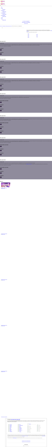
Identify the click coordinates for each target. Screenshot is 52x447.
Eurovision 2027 (3, 10)
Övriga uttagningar (3, 15)
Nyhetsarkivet (3, 9)
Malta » (20, 424)
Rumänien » (20, 427)
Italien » (10, 428)
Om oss (27, 23)
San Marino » (20, 428)
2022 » (37, 34)
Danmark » (11, 425)
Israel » (10, 427)
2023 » (28, 37)
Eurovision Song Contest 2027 (15, 419)
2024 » (28, 36)
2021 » (37, 35)
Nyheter (2, 8)
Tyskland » (20, 431)
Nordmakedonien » (21, 425)
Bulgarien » (11, 424)
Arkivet (2, 17)
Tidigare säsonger (4, 16)
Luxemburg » (11, 431)
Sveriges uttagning (24, 22)
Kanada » (11, 429)
